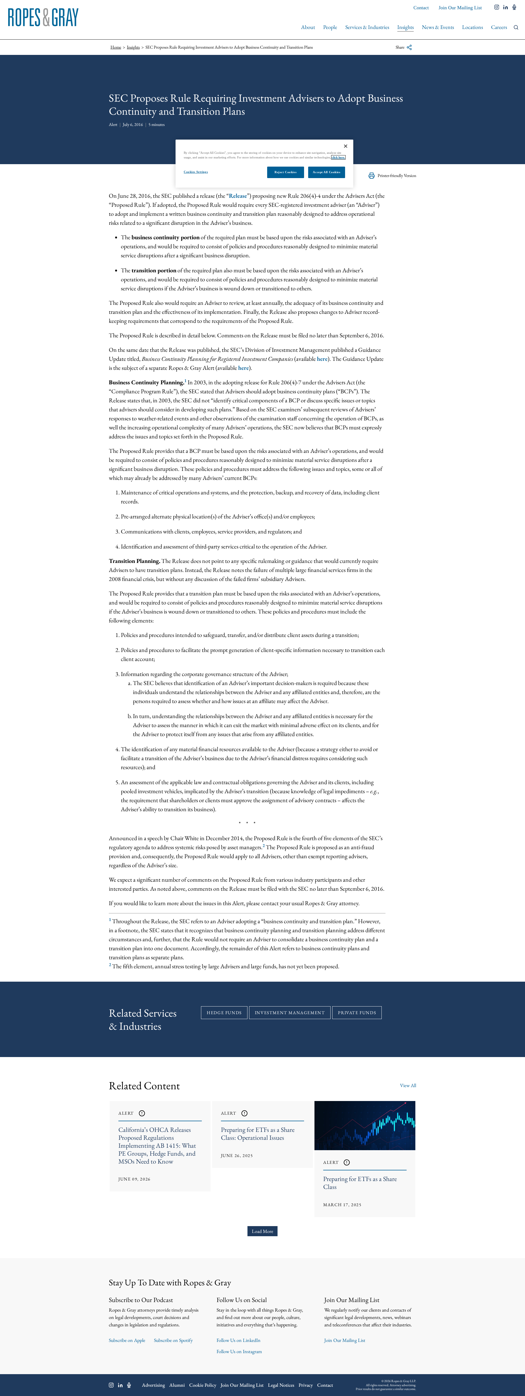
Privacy (306, 1385)
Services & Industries (367, 27)
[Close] (346, 146)
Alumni (177, 1385)
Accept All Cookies (326, 172)
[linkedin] (505, 8)
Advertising (153, 1385)
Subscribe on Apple (127, 1340)
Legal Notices (281, 1385)
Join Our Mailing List (460, 7)
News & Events (438, 27)
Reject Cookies (285, 172)
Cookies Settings (196, 171)
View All (408, 1085)
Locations (472, 27)
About (308, 27)
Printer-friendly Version (397, 175)
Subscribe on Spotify (173, 1340)
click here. (338, 157)
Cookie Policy (202, 1385)
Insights (405, 27)
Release (238, 196)
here (322, 359)
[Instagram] (111, 1385)
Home (115, 47)
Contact (421, 7)
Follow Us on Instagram (239, 1351)
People (330, 27)
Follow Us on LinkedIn (239, 1340)
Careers (499, 27)
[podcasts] (514, 7)
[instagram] (496, 7)
